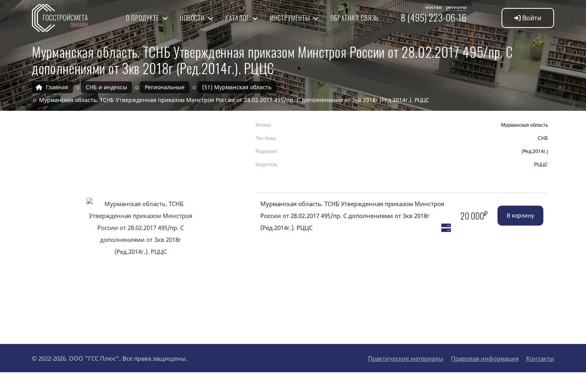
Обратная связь (354, 18)
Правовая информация (485, 358)
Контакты (540, 358)
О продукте (143, 18)
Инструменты (291, 18)
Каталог (238, 18)
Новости (193, 18)
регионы (456, 7)
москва (433, 7)
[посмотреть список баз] (446, 228)
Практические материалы (405, 358)
